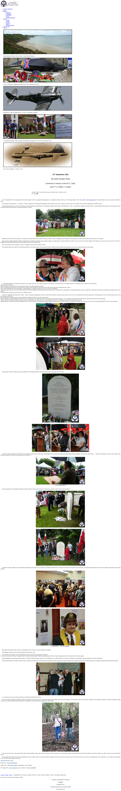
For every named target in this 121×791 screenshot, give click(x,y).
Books (7, 24)
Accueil (2, 775)
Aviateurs (8, 12)
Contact (5, 27)
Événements (9, 14)
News (4, 10)
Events (7, 21)
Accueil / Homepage (7, 9)
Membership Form (10, 25)
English (5, 19)
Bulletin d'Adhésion (10, 17)
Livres (7, 16)
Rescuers (8, 22)
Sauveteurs (8, 15)
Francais (5, 11)
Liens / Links (6, 26)
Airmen (8, 20)
